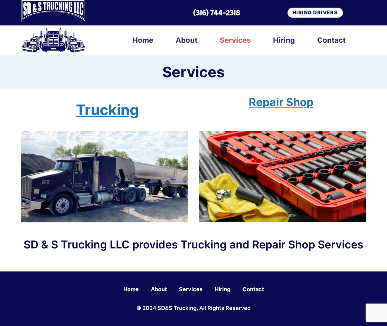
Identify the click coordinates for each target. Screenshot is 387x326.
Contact (331, 40)
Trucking (107, 110)
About (186, 40)
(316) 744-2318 (216, 12)
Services (235, 40)
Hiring (284, 40)
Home (142, 40)
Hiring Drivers (315, 12)
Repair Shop (281, 102)
